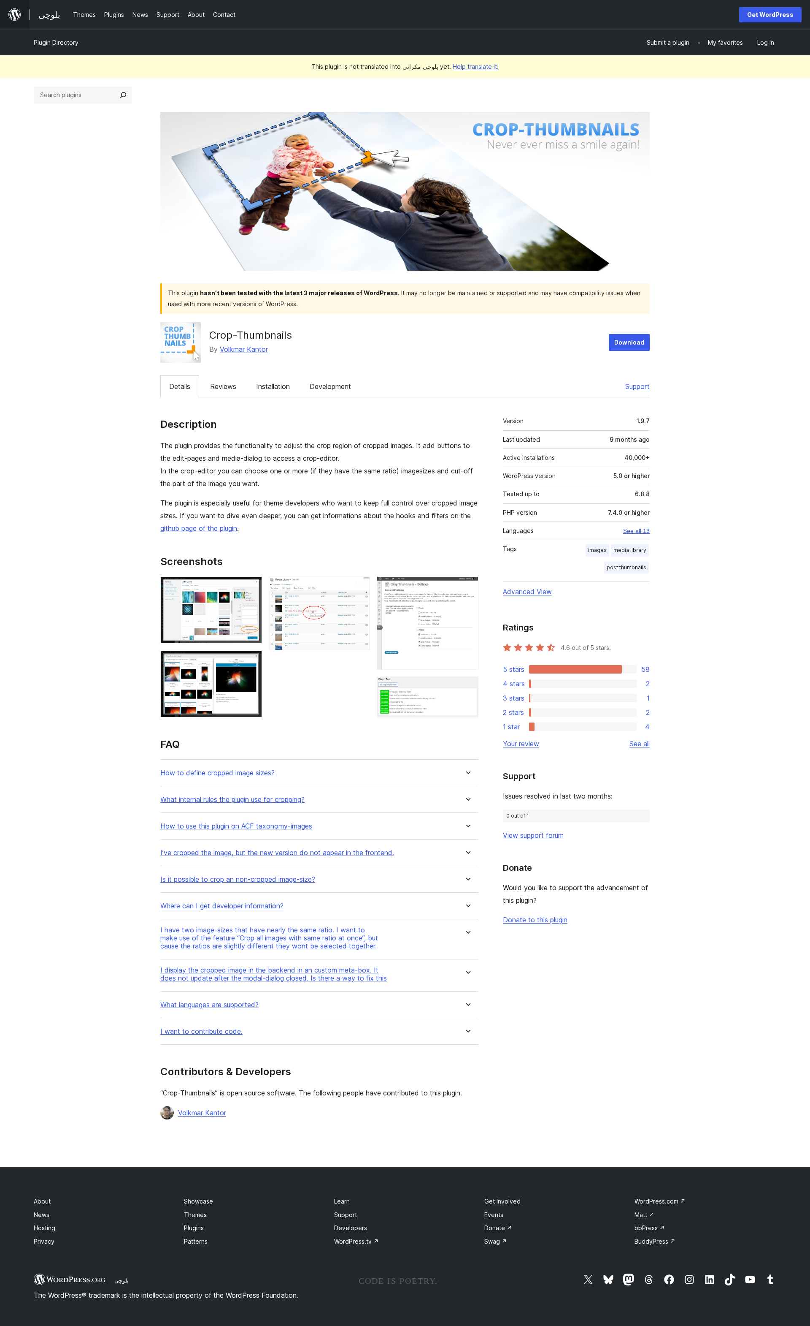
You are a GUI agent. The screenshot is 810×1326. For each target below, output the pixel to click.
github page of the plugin (198, 528)
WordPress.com (660, 1201)
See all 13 (636, 530)
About (42, 1201)
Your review (521, 743)
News (41, 1214)
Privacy (44, 1241)
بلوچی (121, 1280)
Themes (195, 1214)
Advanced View (527, 591)
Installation (273, 386)
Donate (498, 1227)
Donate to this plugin (535, 920)
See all (639, 743)
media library (629, 550)
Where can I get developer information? (222, 906)
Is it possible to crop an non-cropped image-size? (237, 879)
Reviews (223, 386)
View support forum (533, 835)
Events (493, 1214)
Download (629, 342)
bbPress (649, 1227)
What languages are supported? (209, 1005)
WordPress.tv (356, 1241)
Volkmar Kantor (244, 349)
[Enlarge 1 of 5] (250, 588)
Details (179, 386)
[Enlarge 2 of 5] (250, 662)
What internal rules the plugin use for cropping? (232, 800)
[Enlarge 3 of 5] (358, 588)
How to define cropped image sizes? (217, 773)
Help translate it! (476, 66)
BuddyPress (654, 1241)
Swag (495, 1241)
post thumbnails (626, 567)
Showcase (198, 1201)
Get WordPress (770, 14)
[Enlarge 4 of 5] (467, 588)
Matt (644, 1214)
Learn (342, 1201)
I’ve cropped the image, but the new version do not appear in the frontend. (277, 853)
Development (330, 386)
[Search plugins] (123, 95)
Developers (350, 1227)
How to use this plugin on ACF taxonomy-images (236, 826)
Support (637, 386)
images (597, 550)
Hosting (44, 1227)
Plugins (194, 1227)
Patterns (196, 1241)
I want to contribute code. (201, 1031)
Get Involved (502, 1201)
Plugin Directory (56, 42)
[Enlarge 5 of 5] (467, 688)
